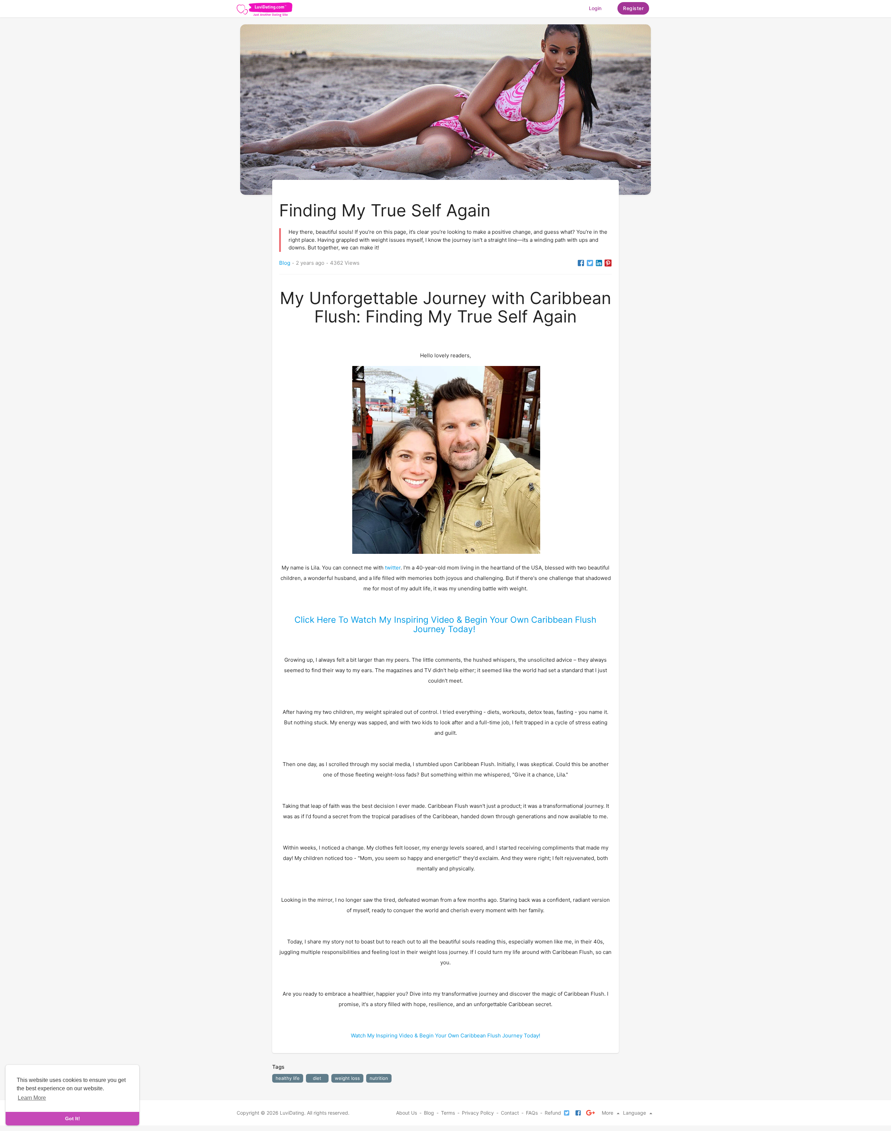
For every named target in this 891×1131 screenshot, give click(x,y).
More (608, 1113)
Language (635, 1113)
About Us (406, 1113)
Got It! (72, 1118)
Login (595, 8)
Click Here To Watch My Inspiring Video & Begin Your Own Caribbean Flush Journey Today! (445, 624)
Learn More (32, 1098)
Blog (284, 263)
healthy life (288, 1078)
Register (633, 8)
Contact (510, 1113)
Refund (553, 1113)
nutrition (379, 1078)
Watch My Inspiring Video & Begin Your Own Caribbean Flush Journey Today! (445, 1035)
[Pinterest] (608, 263)
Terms (448, 1113)
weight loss (347, 1078)
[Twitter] (590, 263)
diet (317, 1078)
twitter (393, 567)
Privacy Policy (478, 1113)
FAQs (532, 1113)
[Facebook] (581, 263)
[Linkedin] (599, 263)
